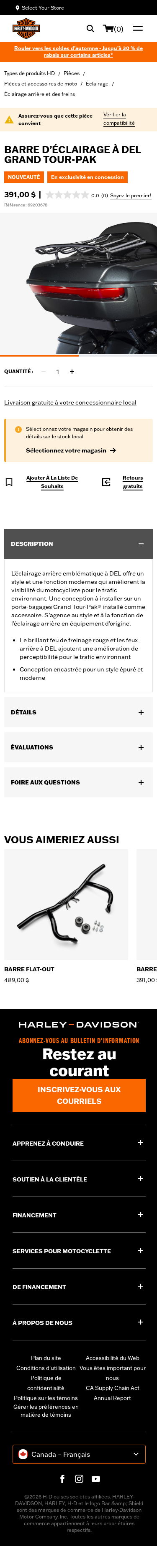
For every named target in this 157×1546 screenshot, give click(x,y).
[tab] (39, 356)
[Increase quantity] (72, 371)
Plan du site (46, 1358)
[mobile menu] (136, 28)
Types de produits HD (29, 73)
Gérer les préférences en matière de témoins (46, 1410)
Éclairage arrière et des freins (39, 94)
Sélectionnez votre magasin (66, 450)
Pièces (72, 73)
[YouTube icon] (96, 1479)
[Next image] (140, 284)
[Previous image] (16, 284)
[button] (77, 195)
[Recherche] (90, 28)
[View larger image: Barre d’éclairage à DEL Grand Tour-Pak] (78, 283)
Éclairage (97, 83)
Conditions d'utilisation (46, 1368)
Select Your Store (43, 8)
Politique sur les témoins (46, 1398)
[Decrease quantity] (43, 371)
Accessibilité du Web (112, 1358)
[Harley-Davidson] (79, 1025)
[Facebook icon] (62, 1479)
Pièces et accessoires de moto (40, 83)
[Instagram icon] (79, 1479)
